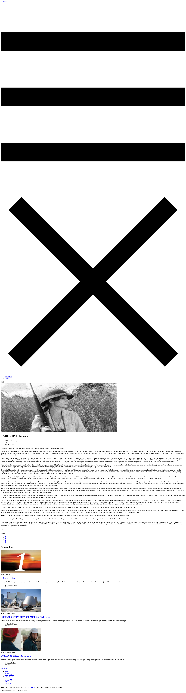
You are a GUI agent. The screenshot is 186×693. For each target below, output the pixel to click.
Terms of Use (9, 676)
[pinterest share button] (5, 543)
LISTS (7, 378)
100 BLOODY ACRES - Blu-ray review (16, 656)
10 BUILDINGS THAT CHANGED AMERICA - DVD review (25, 617)
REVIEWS (8, 377)
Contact (7, 673)
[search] (2, 382)
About (7, 671)
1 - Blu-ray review (8, 578)
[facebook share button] (5, 537)
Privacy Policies (9, 675)
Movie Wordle (31, 687)
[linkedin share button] (5, 541)
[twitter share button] (5, 539)
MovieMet (4, 1)
